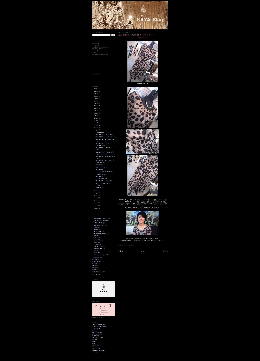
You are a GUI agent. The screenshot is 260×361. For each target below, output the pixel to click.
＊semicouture (96, 253)
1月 (97, 205)
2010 (95, 208)
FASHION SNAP (99, 132)
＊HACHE (95, 227)
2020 (95, 96)
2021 (95, 93)
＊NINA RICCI (96, 240)
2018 (95, 101)
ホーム (143, 251)
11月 (97, 122)
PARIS (94, 267)
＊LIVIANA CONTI (97, 231)
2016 (95, 106)
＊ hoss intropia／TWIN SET (100, 218)
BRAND (94, 259)
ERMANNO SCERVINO (98, 325)
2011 (95, 118)
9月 (97, 127)
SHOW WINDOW (97, 272)
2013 (95, 113)
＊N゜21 (94, 238)
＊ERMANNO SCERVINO (99, 221)
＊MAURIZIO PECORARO (99, 233)
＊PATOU (95, 242)
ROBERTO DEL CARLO (99, 350)
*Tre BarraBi (95, 257)
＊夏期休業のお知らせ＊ (102, 174)
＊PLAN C (95, 244)
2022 (95, 91)
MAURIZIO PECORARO (99, 327)
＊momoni (95, 235)
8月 (97, 130)
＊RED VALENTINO (97, 246)
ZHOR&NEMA (96, 336)
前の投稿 (165, 251)
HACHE (94, 339)
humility (94, 263)
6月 (97, 193)
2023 (95, 89)
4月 (97, 198)
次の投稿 (120, 251)
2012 (95, 115)
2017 (95, 103)
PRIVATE (94, 270)
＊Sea (94, 250)
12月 (97, 120)
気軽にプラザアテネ (100, 167)
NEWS (94, 265)
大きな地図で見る (96, 73)
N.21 (93, 330)
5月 (97, 195)
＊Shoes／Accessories (98, 255)
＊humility (95, 229)
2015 (95, 108)
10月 (97, 125)
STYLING (95, 274)
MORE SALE (99, 187)
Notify (94, 341)
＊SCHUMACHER (97, 248)
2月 (97, 202)
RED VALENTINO (97, 332)
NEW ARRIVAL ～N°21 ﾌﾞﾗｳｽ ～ (105, 137)
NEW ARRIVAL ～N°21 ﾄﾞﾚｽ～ (104, 134)
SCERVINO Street (97, 337)
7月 (97, 190)
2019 (95, 98)
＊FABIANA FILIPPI (97, 223)
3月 (97, 200)
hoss (93, 343)
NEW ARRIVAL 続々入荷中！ (103, 181)
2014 (95, 111)
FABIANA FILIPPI (97, 334)
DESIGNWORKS (97, 345)
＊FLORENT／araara (98, 225)
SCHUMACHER (96, 328)
